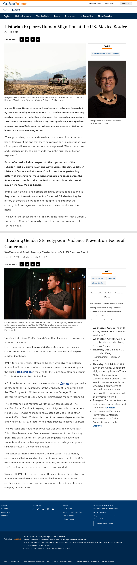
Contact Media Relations (72, 512)
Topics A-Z (5, 512)
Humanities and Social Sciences (105, 53)
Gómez (64, 383)
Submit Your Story (104, 524)
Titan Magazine (105, 16)
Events (57, 16)
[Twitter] (27, 39)
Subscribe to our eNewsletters (106, 509)
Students (111, 278)
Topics (7, 16)
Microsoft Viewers (108, 561)
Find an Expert (68, 516)
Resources (110, 3)
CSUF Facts (67, 509)
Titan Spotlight (43, 16)
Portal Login (95, 3)
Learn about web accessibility (34, 561)
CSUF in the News (22, 16)
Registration (24, 371)
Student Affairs (98, 278)
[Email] (38, 39)
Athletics (4, 516)
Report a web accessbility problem (59, 561)
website (110, 407)
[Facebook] (22, 39)
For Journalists (86, 16)
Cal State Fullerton (15, 3)
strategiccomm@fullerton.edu (75, 540)
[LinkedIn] (33, 39)
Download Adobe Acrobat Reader (87, 561)
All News (4, 509)
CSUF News (11, 9)
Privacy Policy (68, 519)
